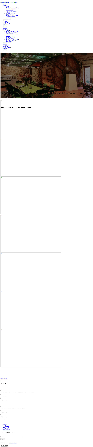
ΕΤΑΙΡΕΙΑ (5, 425)
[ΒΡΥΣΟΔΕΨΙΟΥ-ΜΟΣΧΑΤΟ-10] (31, 366)
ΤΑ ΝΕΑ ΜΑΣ (6, 428)
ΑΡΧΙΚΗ (5, 424)
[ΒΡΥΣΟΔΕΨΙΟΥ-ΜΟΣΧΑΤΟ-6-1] (31, 252)
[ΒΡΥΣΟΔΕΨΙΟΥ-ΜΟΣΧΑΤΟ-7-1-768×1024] (31, 290)
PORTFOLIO (6, 427)
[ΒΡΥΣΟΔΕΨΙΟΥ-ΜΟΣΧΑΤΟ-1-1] (31, 137)
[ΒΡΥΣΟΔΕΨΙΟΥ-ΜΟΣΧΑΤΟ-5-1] (31, 214)
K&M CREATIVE (12, 443)
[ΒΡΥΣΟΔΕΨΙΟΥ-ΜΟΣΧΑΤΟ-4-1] (31, 175)
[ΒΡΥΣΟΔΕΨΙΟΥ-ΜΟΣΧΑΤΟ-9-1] (31, 328)
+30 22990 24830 (22, 373)
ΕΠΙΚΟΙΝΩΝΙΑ (4, 378)
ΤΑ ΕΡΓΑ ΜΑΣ (6, 426)
